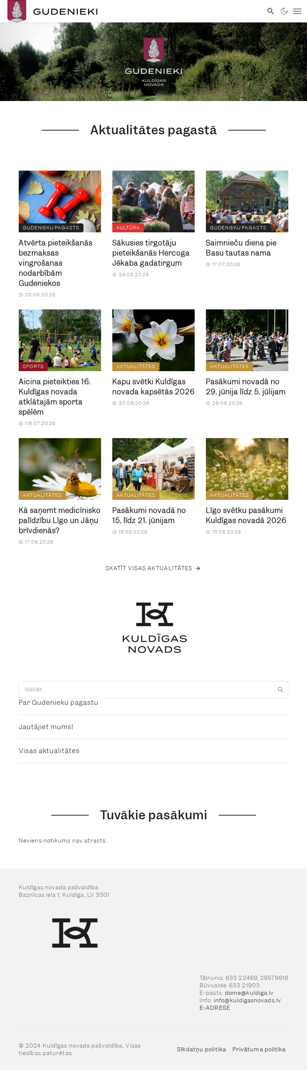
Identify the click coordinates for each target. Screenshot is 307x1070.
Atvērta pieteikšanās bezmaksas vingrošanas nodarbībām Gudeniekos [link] (55, 263)
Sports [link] (33, 366)
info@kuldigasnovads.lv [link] (247, 1000)
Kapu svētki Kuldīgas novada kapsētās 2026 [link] (153, 387)
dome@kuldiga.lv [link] (249, 993)
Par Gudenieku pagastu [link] (58, 702)
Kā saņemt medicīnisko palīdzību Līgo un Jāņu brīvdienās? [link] (60, 520)
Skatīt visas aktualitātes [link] (149, 568)
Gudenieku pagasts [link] (51, 227)
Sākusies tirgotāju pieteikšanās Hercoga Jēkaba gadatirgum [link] (151, 253)
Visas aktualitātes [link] (49, 750)
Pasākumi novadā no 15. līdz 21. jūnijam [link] (149, 515)
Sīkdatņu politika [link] (201, 1049)
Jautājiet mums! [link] (46, 726)
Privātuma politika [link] (259, 1049)
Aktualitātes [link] (135, 366)
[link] (131, 11)
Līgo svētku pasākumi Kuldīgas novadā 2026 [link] (246, 515)
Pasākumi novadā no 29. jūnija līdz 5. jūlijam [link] (246, 387)
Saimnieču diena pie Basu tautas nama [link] (241, 248)
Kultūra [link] (128, 227)
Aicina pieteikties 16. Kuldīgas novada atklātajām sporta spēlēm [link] (55, 397)
